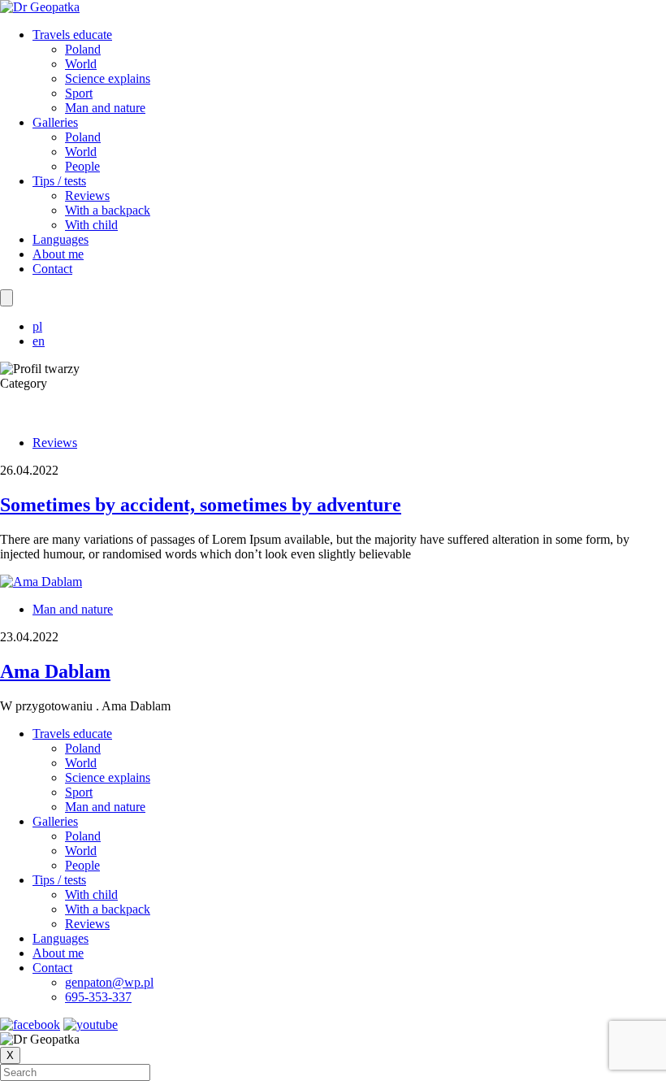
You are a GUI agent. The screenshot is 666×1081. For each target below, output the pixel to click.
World (81, 64)
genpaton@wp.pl (109, 982)
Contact (52, 269)
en (38, 341)
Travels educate (72, 34)
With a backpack (107, 210)
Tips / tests (59, 181)
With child (91, 225)
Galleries (55, 122)
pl (37, 326)
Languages (60, 239)
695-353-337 (98, 997)
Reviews (87, 195)
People (82, 166)
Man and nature (105, 108)
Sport (79, 93)
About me (58, 254)
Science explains (107, 78)
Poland (83, 49)
